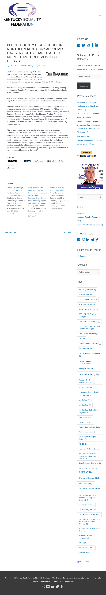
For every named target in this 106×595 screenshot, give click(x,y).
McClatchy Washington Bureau (87, 438)
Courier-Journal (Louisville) (90, 344)
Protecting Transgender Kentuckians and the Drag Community (87, 106)
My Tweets (81, 256)
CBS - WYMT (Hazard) (88, 334)
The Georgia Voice (86, 505)
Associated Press (88, 299)
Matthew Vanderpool (87, 432)
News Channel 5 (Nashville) (90, 463)
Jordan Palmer (89, 374)
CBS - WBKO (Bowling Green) (87, 315)
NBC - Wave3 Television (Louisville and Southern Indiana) (87, 456)
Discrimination (85, 348)
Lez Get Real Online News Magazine (89, 411)
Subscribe (84, 86)
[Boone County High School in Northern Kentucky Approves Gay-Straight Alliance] (17, 200)
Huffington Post (86, 369)
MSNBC (83, 444)
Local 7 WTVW (85, 422)
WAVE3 (82, 543)
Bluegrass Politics (87, 304)
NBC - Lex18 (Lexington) (89, 449)
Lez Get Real (85, 405)
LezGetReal (84, 400)
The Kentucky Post (87, 510)
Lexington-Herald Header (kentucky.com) (89, 393)
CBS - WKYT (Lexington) (89, 322)
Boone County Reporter (88, 309)
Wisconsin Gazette (86, 547)
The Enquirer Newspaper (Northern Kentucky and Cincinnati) (87, 497)
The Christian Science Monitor (89, 489)
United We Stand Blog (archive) (90, 225)
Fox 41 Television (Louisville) (89, 354)
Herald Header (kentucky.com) (87, 362)
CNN (82, 339)
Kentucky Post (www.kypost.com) (87, 381)
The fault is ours (83, 136)
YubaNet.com (84, 552)
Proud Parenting (86, 484)
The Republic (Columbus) (89, 514)
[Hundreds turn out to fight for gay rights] (60, 198)
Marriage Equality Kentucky (89, 427)
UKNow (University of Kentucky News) (89, 530)
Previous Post (9, 233)
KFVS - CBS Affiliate (87, 387)
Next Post (68, 233)
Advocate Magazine (87, 294)
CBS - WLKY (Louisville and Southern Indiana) (89, 327)
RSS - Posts (84, 562)
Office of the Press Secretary (88, 470)
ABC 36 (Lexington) (87, 290)
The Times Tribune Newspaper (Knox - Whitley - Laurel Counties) (89, 521)
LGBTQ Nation (85, 417)
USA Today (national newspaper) (86, 537)
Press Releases (89, 478)
